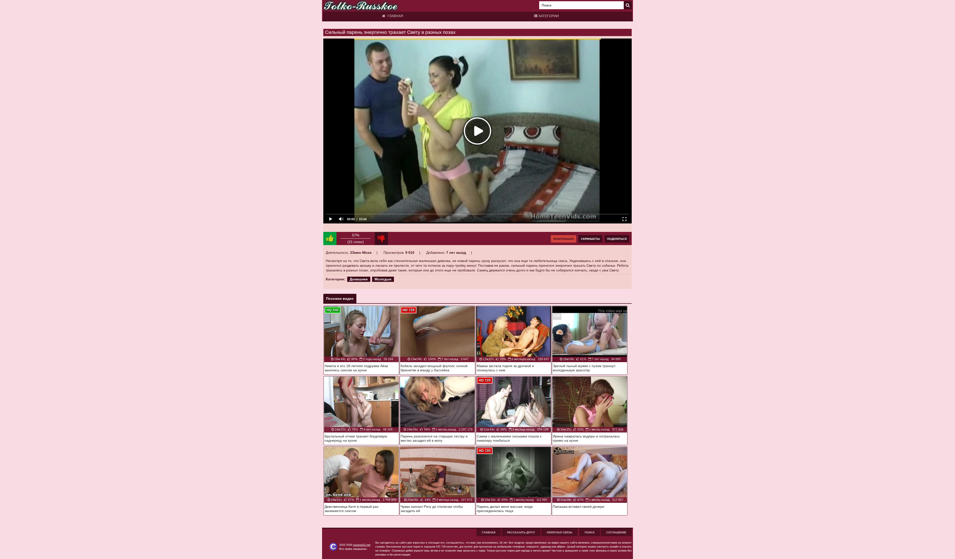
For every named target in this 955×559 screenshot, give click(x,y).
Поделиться (617, 238)
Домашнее (359, 279)
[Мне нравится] (329, 238)
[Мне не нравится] (381, 238)
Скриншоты (590, 238)
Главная (394, 16)
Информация (563, 238)
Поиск (590, 532)
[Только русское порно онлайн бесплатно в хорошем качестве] (360, 6)
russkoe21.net (361, 544)
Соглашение (616, 532)
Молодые (383, 279)
